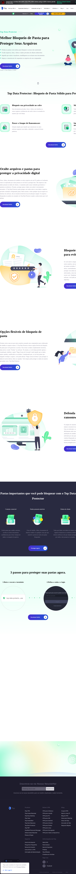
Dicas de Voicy (65, 820)
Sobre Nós (45, 842)
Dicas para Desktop (66, 818)
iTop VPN (27, 811)
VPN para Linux (47, 828)
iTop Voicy (27, 818)
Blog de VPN (64, 815)
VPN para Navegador (49, 830)
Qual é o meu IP (65, 813)
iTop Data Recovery (30, 823)
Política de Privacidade (57, 872)
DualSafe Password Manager (33, 830)
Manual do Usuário (30, 847)
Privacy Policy (20, 867)
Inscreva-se (50, 789)
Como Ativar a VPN (30, 849)
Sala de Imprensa (47, 847)
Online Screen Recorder (31, 832)
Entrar (72, 8)
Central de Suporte (30, 842)
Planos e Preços (29, 835)
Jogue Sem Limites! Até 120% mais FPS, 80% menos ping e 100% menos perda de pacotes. (38, 2)
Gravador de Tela (66, 823)
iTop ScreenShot (29, 820)
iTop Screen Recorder (30, 813)
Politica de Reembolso (44, 872)
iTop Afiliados (46, 852)
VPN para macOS (47, 813)
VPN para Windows (48, 811)
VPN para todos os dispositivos (51, 832)
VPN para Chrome (47, 823)
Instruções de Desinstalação (32, 852)
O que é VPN (64, 811)
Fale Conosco (46, 844)
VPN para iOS (46, 818)
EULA (67, 872)
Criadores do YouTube (48, 854)
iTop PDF (27, 828)
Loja (67, 8)
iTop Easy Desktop (30, 815)
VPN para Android (48, 820)
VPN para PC (46, 815)
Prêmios (45, 849)
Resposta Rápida (66, 825)
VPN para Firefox (47, 825)
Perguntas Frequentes (31, 844)
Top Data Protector (30, 825)
